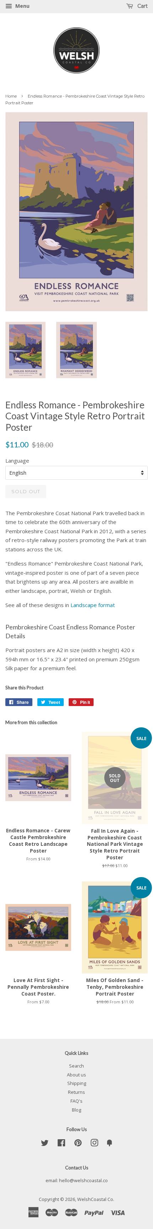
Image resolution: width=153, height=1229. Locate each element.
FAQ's (76, 1101)
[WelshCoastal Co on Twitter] (45, 1144)
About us (76, 1074)
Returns (76, 1092)
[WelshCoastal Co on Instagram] (94, 1144)
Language (17, 460)
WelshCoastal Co (95, 1199)
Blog (76, 1110)
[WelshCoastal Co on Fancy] (109, 1144)
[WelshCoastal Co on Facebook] (61, 1144)
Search (76, 1066)
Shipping (76, 1083)
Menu (22, 5)
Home (11, 96)
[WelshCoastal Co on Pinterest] (78, 1144)
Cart (142, 6)
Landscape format (92, 604)
